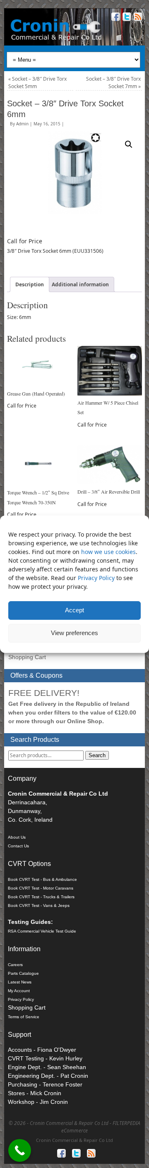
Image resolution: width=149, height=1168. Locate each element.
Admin (22, 124)
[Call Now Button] (19, 1150)
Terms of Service (23, 1017)
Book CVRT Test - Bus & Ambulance (42, 879)
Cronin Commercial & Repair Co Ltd (74, 1140)
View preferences (74, 632)
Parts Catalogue (23, 973)
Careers (15, 964)
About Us (17, 837)
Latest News (19, 982)
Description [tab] (29, 284)
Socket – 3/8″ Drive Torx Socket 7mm (113, 82)
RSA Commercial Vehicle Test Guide (42, 931)
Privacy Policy (97, 578)
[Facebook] (114, 18)
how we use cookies (108, 552)
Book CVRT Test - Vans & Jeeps (39, 905)
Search (97, 755)
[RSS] (137, 18)
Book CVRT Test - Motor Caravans (40, 888)
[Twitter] (126, 18)
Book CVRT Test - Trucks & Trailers (41, 897)
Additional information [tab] (80, 284)
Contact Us (18, 846)
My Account (19, 990)
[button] (128, 144)
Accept (74, 610)
